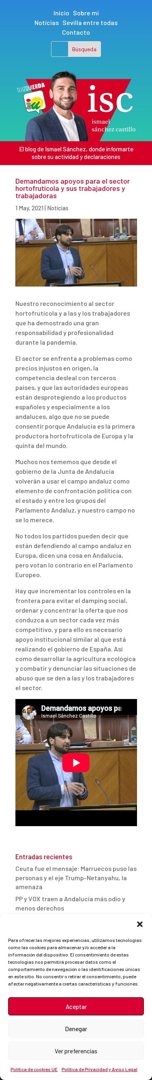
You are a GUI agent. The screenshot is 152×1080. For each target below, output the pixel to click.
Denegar (76, 1028)
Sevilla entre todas (90, 22)
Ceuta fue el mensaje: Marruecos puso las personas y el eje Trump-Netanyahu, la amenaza (76, 877)
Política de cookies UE (34, 1069)
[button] (140, 924)
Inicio (61, 13)
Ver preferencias (76, 1051)
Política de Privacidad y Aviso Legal (99, 1069)
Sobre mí (86, 13)
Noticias (46, 22)
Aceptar (76, 1006)
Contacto (76, 32)
